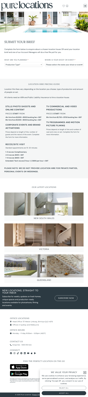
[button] (85, 5)
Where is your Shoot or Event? (60, 60)
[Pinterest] (21, 353)
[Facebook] (11, 353)
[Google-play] (35, 353)
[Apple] (32, 353)
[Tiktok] (18, 353)
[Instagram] (14, 353)
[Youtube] (28, 353)
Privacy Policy (37, 395)
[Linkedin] (25, 353)
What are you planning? (16, 60)
